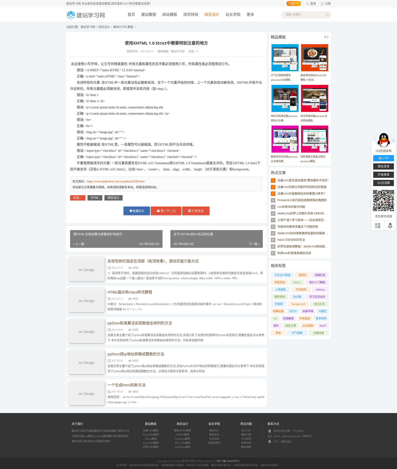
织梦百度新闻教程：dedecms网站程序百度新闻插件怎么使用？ (318, 246)
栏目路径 (301, 289)
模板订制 (246, 434)
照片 (276, 325)
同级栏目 (320, 275)
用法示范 (319, 303)
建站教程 (148, 15)
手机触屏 (304, 318)
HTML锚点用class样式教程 (130, 292)
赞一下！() (168, 211)
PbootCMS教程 (151, 434)
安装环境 (308, 311)
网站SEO (214, 430)
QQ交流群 (383, 182)
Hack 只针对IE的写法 (291, 240)
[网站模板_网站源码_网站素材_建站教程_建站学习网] (86, 19)
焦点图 (297, 296)
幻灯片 (293, 311)
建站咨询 (383, 166)
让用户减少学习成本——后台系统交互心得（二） (309, 220)
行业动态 (214, 438)
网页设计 (211, 15)
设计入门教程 (317, 282)
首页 (131, 15)
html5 (323, 325)
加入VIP (246, 430)
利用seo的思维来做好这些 (294, 253)
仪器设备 (318, 332)
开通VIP (293, 3)
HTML (95, 197)
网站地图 (246, 447)
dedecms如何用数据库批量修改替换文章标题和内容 (311, 233)
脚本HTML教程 (123, 26)
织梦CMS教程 (150, 447)
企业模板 (308, 325)
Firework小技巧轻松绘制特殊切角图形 (302, 200)
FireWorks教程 (182, 447)
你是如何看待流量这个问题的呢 (297, 226)
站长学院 (233, 15)
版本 (278, 332)
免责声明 (246, 443)
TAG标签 (246, 438)
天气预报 (297, 332)
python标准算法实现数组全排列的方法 (140, 323)
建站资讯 (214, 434)
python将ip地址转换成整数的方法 (136, 353)
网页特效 (190, 15)
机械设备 (278, 311)
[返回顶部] (390, 225)
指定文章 (290, 325)
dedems (320, 289)
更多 (326, 37)
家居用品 (279, 282)
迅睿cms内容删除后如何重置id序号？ (301, 193)
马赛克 (323, 311)
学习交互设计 (317, 296)
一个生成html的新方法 (127, 384)
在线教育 (288, 318)
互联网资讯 (214, 443)
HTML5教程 (182, 434)
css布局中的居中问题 (291, 207)
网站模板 (169, 15)
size (275, 318)
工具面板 (280, 289)
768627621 (286, 441)
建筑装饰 (279, 296)
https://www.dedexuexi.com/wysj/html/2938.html (116, 181)
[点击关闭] (393, 140)
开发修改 (383, 174)
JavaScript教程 (182, 438)
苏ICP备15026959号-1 (228, 461)
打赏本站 (197, 211)
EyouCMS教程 (151, 443)
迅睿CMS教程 (150, 430)
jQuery (297, 282)
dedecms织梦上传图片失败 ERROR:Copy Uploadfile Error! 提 (318, 213)
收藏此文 (138, 211)
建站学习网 (88, 26)
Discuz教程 (151, 438)
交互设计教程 (282, 275)
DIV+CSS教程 (182, 443)
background (298, 303)
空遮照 (279, 303)
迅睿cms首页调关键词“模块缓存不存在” (303, 180)
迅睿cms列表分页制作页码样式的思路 (301, 187)
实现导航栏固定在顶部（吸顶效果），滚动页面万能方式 (153, 261)
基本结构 (321, 318)
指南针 (303, 275)
